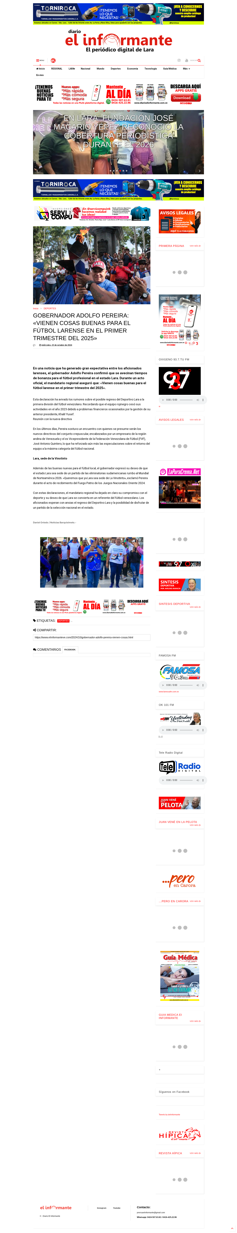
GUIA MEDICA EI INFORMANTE (170, 1016)
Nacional (85, 68)
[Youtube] (186, 60)
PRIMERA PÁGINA (171, 246)
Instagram (101, 1208)
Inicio (41, 68)
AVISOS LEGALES (118, 115)
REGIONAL (56, 68)
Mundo (100, 68)
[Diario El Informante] (53, 61)
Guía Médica (170, 68)
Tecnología (150, 68)
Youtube (116, 1208)
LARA (71, 68)
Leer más (119, 157)
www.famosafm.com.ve (169, 692)
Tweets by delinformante (169, 1115)
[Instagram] (179, 60)
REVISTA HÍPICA (170, 1153)
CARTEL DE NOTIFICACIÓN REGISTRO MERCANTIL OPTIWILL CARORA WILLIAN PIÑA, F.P (118, 136)
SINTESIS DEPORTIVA (174, 603)
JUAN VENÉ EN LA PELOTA (178, 822)
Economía (132, 68)
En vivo (40, 75)
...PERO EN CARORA (173, 901)
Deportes (116, 68)
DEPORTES (50, 308)
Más (185, 68)
